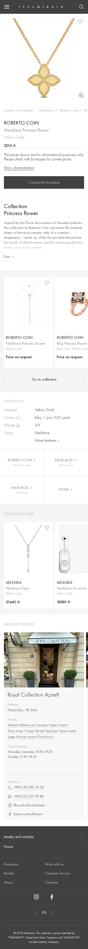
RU (52, 912)
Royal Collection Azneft (33, 694)
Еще (7, 256)
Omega (29, 731)
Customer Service (57, 873)
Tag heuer (51, 731)
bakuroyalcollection (28, 814)
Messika (13, 725)
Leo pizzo (42, 725)
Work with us (54, 864)
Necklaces (47, 110)
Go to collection (44, 379)
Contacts (51, 882)
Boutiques (11, 864)
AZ (36, 912)
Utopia (53, 725)
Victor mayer (15, 731)
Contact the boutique (44, 182)
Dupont (63, 725)
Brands (9, 873)
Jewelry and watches (19, 110)
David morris (46, 736)
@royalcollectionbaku (29, 805)
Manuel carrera (26, 736)
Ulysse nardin (68, 731)
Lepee (11, 736)
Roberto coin (69, 110)
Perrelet (39, 731)
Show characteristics (19, 167)
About (8, 882)
